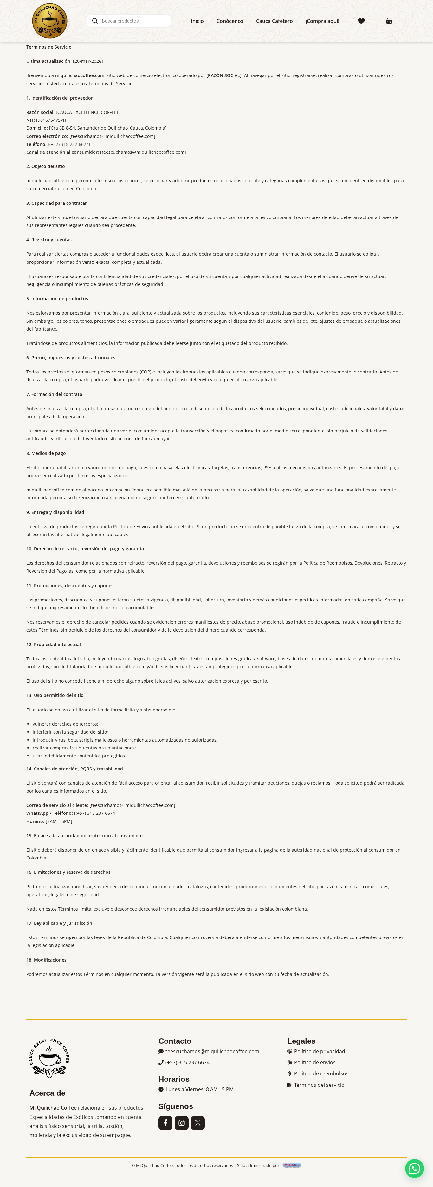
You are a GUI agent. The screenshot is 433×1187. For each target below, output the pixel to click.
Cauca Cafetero (274, 20)
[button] (208, 1051)
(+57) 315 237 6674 (69, 144)
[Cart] (389, 21)
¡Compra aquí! (322, 20)
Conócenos (230, 20)
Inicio (197, 20)
